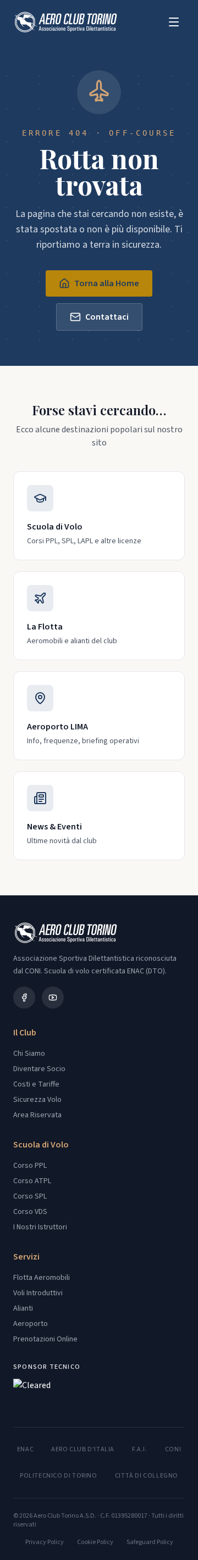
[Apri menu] (174, 22)
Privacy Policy (44, 1542)
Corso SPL (30, 1196)
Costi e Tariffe (36, 1084)
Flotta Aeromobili (41, 1277)
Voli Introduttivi (38, 1293)
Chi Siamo (29, 1053)
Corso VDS (30, 1211)
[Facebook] (24, 998)
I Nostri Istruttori (40, 1227)
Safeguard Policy (150, 1542)
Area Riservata (37, 1115)
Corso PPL (30, 1165)
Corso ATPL (32, 1180)
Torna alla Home (106, 283)
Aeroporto (30, 1323)
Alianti (23, 1308)
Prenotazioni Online (45, 1339)
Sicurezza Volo (37, 1099)
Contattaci (107, 317)
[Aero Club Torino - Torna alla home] (65, 22)
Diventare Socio (39, 1068)
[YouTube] (53, 998)
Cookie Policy (95, 1542)
